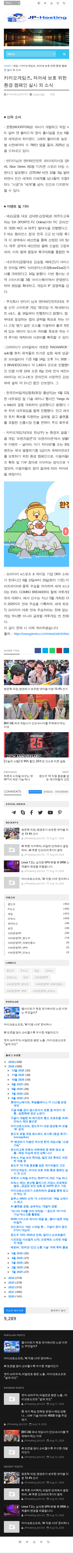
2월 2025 (17, 1267)
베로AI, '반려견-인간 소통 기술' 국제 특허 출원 (39, 1247)
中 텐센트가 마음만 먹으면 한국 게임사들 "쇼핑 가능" (40, 1143)
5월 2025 (17, 1253)
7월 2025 (17, 1093)
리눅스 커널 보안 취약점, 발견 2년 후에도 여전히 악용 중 (39, 1159)
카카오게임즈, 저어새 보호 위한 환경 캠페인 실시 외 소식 (39, 1171)
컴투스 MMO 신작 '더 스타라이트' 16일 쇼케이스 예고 (39, 1200)
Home (7, 65)
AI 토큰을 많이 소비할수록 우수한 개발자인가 (31, 1032)
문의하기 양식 (58, 1310)
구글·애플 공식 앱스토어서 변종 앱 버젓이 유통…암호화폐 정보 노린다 (38, 1111)
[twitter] (45, 3)
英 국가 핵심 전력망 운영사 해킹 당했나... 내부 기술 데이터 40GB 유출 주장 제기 (44, 1415)
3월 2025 (17, 1262)
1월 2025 (17, 1272)
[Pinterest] (60, 812)
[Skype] (23, 812)
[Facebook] (32, 812)
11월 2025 (18, 1075)
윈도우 (11, 904)
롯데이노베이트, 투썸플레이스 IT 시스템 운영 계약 (38, 1103)
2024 (11, 1278)
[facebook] (39, 3)
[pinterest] (58, 3)
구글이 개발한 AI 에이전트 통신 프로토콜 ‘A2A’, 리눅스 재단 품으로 (40, 1119)
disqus (48, 791)
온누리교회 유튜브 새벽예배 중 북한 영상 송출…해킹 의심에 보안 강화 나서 (37, 1151)
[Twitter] (41, 812)
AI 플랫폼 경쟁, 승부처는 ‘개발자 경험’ (34, 1206)
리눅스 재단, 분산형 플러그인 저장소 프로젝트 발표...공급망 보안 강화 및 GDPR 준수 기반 (39, 1184)
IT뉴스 (11, 909)
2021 (11, 1292)
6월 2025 (17, 1098)
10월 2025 (18, 1079)
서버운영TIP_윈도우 (19, 938)
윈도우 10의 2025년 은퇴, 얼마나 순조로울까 (38, 1235)
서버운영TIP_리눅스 (19, 952)
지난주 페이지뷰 (14, 1310)
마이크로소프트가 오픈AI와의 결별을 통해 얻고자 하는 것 (39, 1192)
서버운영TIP (14, 933)
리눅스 (11, 918)
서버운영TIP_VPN (17, 947)
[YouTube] (51, 812)
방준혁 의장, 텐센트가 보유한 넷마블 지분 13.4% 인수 (36, 688)
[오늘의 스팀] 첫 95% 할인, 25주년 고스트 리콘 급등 (34, 761)
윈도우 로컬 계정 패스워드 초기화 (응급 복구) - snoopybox (40, 1135)
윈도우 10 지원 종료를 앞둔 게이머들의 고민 (38, 1165)
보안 (10, 928)
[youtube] (51, 3)
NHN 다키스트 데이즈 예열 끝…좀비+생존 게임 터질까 (40, 1220)
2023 (11, 1282)
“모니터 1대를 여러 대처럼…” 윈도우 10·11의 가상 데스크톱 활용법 (38, 1212)
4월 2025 (17, 1258)
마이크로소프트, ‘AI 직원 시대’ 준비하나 (45, 878)
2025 (11, 1066)
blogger (35, 791)
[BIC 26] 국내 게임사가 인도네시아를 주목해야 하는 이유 (34, 725)
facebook (61, 791)
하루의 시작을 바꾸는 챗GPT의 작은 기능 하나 (39, 1178)
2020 (11, 1296)
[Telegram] (14, 812)
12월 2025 (18, 1070)
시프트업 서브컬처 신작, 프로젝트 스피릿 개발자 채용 (39, 1241)
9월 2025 (17, 1084)
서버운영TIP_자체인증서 (21, 942)
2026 (11, 1062)
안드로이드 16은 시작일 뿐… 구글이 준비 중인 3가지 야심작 (39, 1228)
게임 (15, 65)
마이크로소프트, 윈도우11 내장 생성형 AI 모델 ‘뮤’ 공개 (39, 1127)
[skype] (64, 3)
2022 (11, 1287)
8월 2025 (17, 1089)
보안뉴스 (13, 923)
